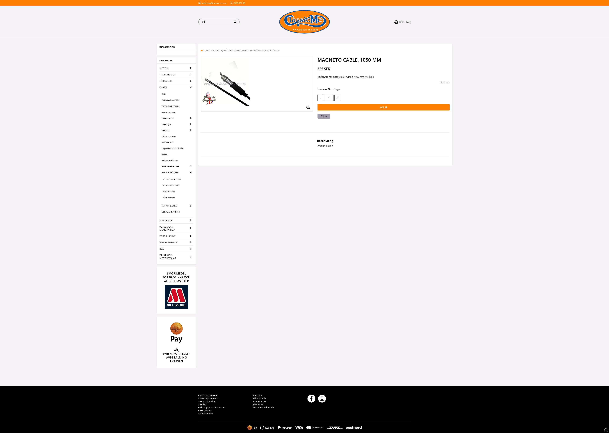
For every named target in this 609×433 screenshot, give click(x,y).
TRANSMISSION (167, 74)
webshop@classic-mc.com (211, 407)
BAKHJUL (166, 130)
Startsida (257, 395)
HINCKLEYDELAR (168, 242)
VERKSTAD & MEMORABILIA (167, 228)
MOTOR (163, 68)
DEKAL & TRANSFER (171, 211)
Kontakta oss (259, 401)
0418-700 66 (204, 410)
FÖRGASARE (165, 80)
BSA (161, 248)
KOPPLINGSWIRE (171, 185)
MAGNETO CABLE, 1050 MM (265, 50)
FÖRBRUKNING (167, 236)
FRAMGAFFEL (168, 118)
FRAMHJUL (166, 124)
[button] (402, 22)
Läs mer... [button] (445, 82)
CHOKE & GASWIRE (172, 179)
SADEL (165, 154)
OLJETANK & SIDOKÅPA (172, 148)
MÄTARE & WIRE (169, 205)
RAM (164, 94)
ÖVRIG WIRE (169, 197)
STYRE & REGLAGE (170, 166)
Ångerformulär (205, 413)
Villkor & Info (259, 398)
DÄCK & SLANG (169, 136)
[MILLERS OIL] (176, 308)
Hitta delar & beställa (263, 407)
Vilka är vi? (258, 404)
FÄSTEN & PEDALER (171, 106)
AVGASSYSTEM (169, 112)
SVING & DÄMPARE (171, 100)
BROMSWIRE (169, 191)
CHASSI (163, 87)
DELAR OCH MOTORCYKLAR (167, 257)
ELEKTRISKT (165, 220)
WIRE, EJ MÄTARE (170, 172)
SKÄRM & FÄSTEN (170, 160)
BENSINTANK (168, 142)
